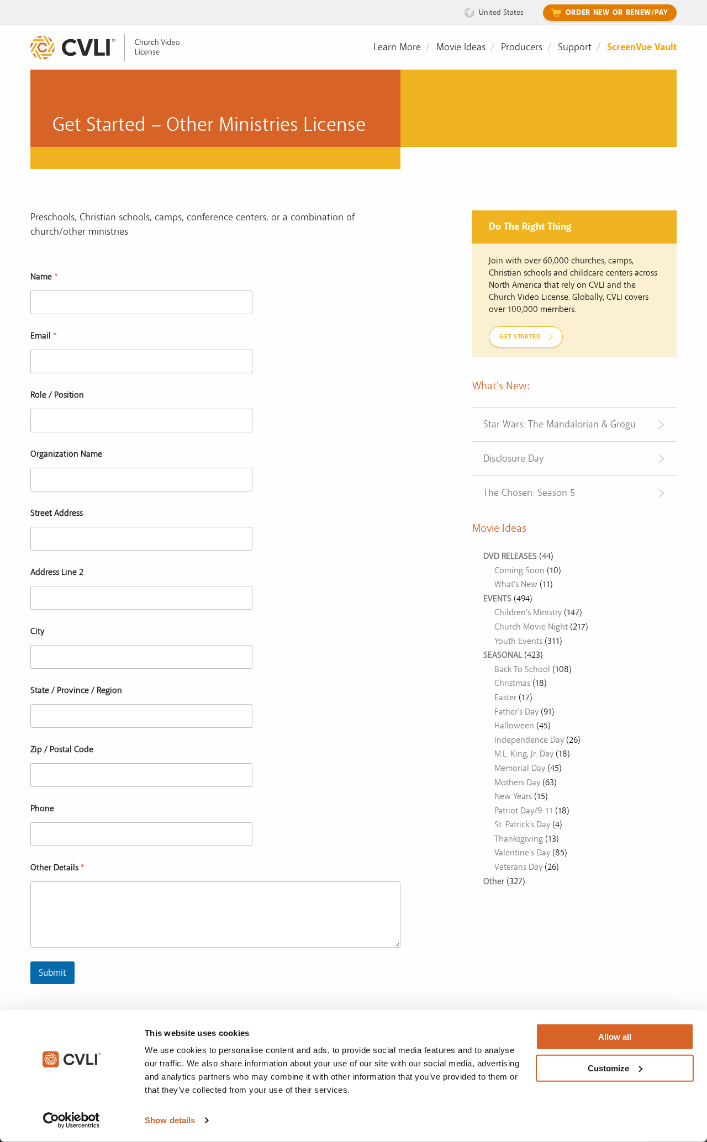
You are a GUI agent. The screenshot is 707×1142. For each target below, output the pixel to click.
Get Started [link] (520, 336)
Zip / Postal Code (61, 749)
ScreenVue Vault (642, 47)
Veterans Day (518, 867)
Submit (52, 973)
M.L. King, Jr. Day (523, 753)
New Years (513, 796)
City (37, 631)
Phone (42, 808)
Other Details (57, 868)
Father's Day (516, 711)
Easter (505, 697)
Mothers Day (517, 782)
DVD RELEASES (510, 556)
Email (43, 336)
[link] (113, 48)
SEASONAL (502, 654)
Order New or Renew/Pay (617, 13)
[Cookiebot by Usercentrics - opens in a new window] (71, 1120)
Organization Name (66, 454)
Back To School (522, 669)
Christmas (512, 683)
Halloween (514, 725)
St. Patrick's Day (522, 824)
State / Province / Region (76, 690)
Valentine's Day (522, 852)
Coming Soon (519, 570)
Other (493, 881)
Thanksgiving (518, 838)
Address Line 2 (56, 572)
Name (44, 277)
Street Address (56, 513)
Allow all (614, 1036)
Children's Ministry (528, 612)
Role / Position (57, 395)
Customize (608, 1067)
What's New (515, 584)
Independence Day (529, 740)
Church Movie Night (531, 626)
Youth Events (518, 641)
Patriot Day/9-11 (523, 810)
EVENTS (497, 598)
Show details (170, 1120)
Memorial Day (519, 768)
